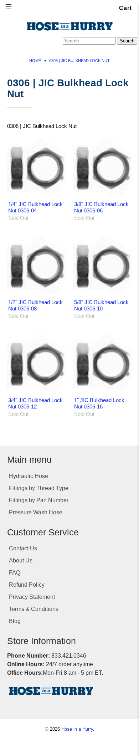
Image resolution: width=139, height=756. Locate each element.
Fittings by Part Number (38, 500)
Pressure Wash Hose (35, 512)
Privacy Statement (32, 597)
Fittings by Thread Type (38, 488)
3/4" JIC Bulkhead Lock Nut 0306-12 (35, 403)
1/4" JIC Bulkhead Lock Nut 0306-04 (35, 207)
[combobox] (89, 41)
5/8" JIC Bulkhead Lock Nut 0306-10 (101, 305)
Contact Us (23, 548)
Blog (15, 621)
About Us (20, 560)
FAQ (14, 573)
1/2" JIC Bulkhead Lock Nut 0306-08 (35, 305)
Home (35, 61)
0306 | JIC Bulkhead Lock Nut (79, 61)
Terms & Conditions (33, 609)
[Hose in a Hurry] (69, 26)
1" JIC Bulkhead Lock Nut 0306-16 (99, 403)
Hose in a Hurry (77, 729)
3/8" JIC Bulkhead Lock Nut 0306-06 (101, 207)
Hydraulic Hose (28, 476)
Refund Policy (27, 585)
